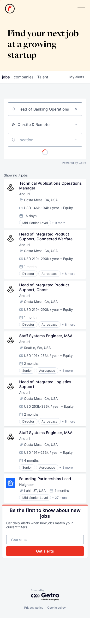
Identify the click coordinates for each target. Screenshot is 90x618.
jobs (6, 77)
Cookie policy (56, 607)
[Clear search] (76, 109)
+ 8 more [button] (68, 274)
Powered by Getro (74, 163)
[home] (10, 8)
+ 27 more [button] (59, 498)
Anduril (24, 194)
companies (23, 77)
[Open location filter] (76, 140)
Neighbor (26, 485)
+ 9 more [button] (59, 223)
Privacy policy (33, 607)
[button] (81, 8)
